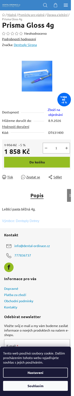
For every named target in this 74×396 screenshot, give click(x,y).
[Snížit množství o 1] (46, 148)
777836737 (22, 255)
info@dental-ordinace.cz (32, 246)
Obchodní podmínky (18, 301)
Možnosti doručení (15, 126)
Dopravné (11, 288)
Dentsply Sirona (25, 45)
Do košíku (37, 162)
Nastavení (35, 372)
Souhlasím (36, 386)
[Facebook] (9, 267)
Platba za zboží (15, 295)
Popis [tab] (37, 195)
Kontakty (10, 307)
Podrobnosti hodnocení (19, 39)
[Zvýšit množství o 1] (67, 148)
